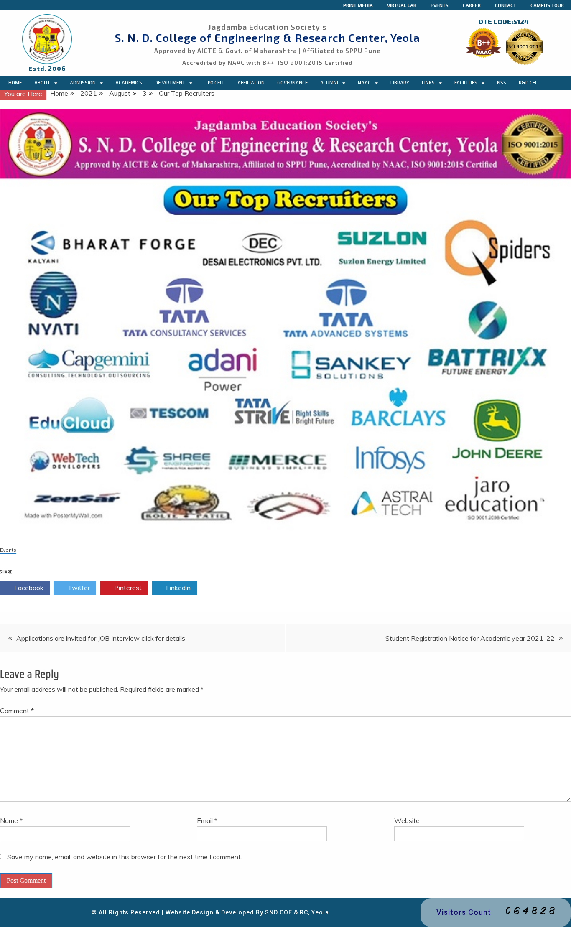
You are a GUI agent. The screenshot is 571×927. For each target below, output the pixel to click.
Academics (128, 82)
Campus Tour (547, 5)
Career (472, 5)
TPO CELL (215, 82)
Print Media (358, 5)
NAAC (364, 82)
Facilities (465, 82)
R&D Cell (529, 82)
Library (399, 82)
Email (207, 820)
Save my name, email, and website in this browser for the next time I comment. (124, 857)
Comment (17, 710)
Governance (292, 82)
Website (407, 820)
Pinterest (127, 587)
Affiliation (251, 82)
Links (428, 82)
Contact (505, 5)
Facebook (28, 587)
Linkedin (177, 587)
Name (11, 820)
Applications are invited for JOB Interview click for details (100, 638)
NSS (501, 82)
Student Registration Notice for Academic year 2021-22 (470, 638)
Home (15, 82)
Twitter (78, 587)
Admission (83, 82)
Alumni (329, 82)
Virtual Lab (401, 5)
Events (440, 5)
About (42, 82)
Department (170, 82)
